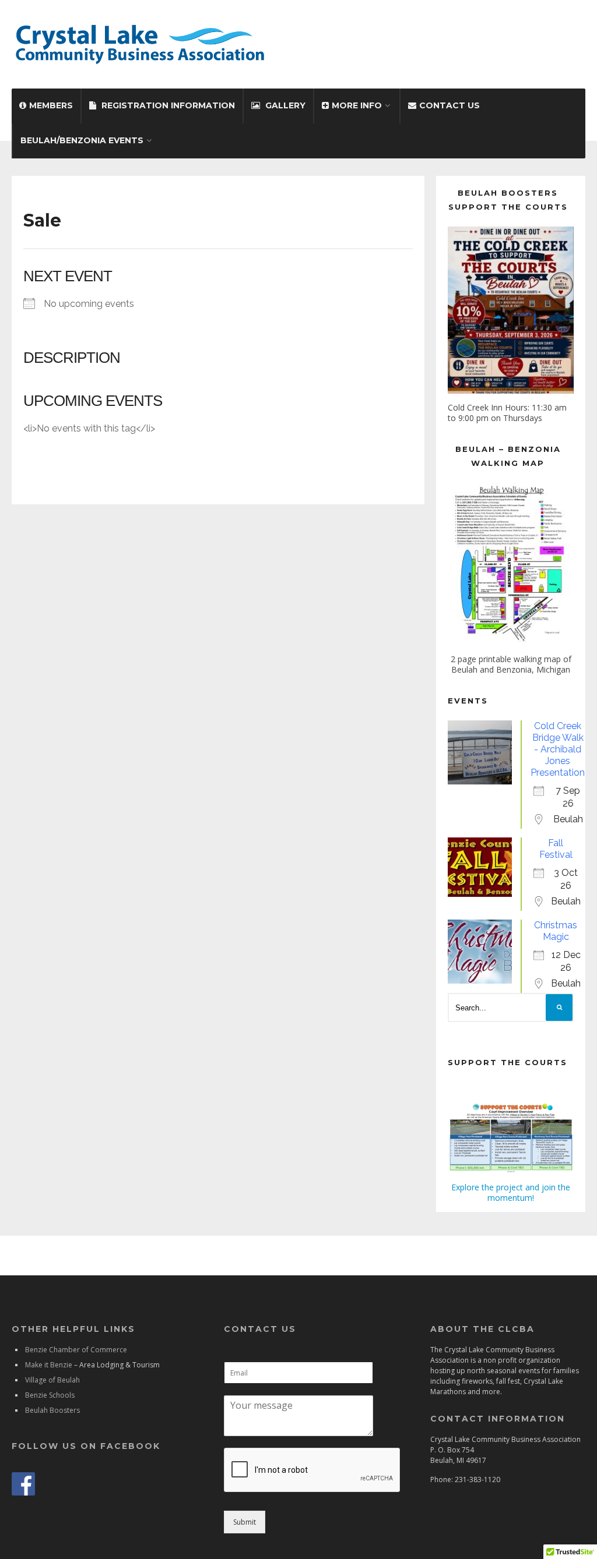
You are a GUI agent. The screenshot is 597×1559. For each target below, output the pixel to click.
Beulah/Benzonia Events (81, 140)
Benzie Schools (50, 1395)
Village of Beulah (52, 1380)
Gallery (285, 105)
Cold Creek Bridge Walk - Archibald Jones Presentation (558, 749)
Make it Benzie (48, 1365)
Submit (244, 1522)
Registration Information (168, 105)
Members (51, 105)
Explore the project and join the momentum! (510, 1192)
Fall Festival (556, 848)
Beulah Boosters (52, 1410)
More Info (357, 105)
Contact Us (449, 105)
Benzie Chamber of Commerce (76, 1350)
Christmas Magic (555, 931)
